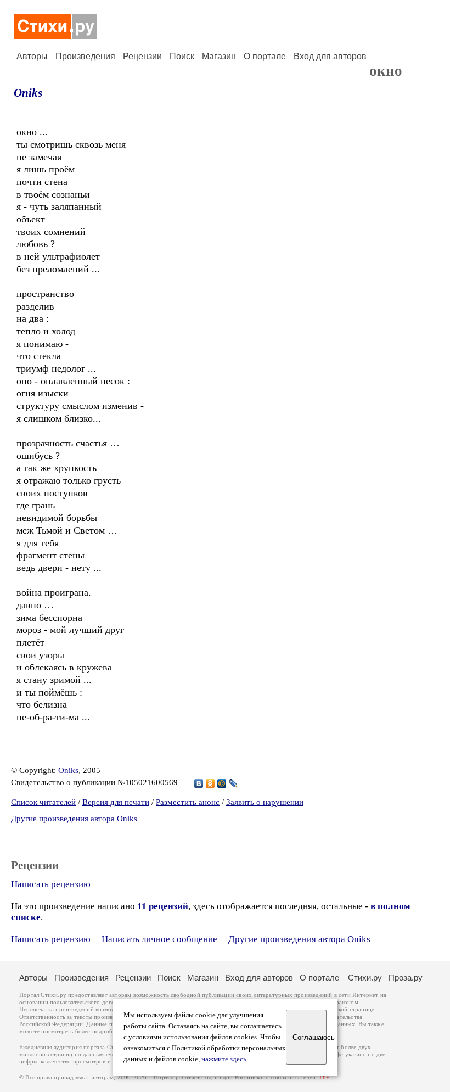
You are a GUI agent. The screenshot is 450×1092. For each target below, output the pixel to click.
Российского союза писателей (275, 1077)
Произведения (85, 56)
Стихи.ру (365, 977)
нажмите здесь (223, 1059)
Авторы (32, 56)
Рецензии (142, 56)
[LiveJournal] (233, 783)
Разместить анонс (188, 802)
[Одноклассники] (210, 783)
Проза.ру (406, 977)
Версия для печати (115, 802)
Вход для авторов (330, 56)
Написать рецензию (51, 884)
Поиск (182, 56)
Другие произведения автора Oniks (74, 818)
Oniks (28, 92)
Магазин (219, 56)
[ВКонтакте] (199, 783)
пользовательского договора (88, 1002)
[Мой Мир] (222, 783)
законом (347, 1002)
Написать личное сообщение (159, 939)
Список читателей (43, 802)
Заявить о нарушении (264, 802)
